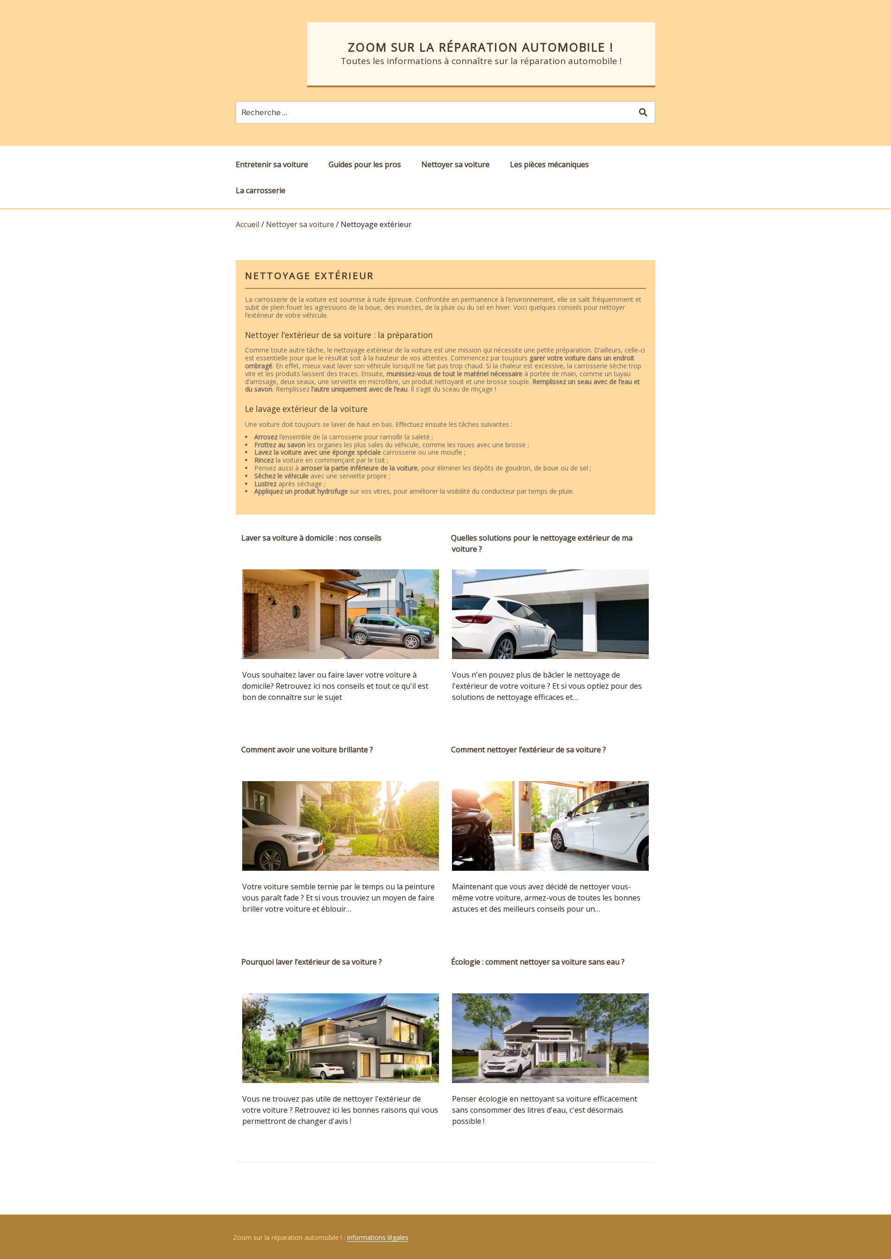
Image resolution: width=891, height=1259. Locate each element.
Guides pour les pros (365, 164)
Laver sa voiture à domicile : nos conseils (311, 538)
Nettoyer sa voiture (455, 164)
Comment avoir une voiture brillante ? (307, 749)
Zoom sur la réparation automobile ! (481, 47)
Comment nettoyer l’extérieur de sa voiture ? (528, 749)
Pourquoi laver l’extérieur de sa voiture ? (311, 962)
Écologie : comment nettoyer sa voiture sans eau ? (538, 962)
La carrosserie (260, 190)
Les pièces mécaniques (549, 164)
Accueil (247, 224)
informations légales (377, 1237)
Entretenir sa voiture (272, 164)
